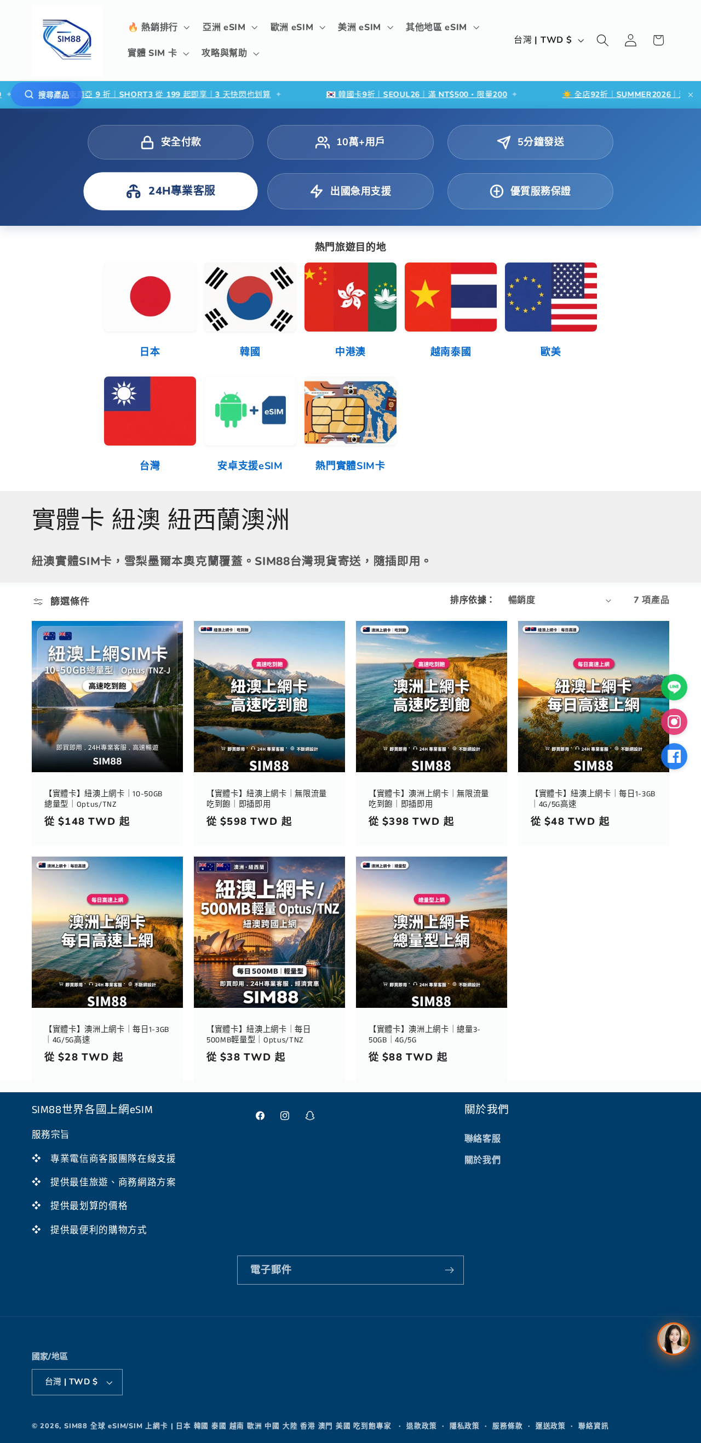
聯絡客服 (482, 1139)
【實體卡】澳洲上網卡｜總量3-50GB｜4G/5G (425, 1035)
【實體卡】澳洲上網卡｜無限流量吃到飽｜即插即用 (429, 799)
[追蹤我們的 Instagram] (674, 722)
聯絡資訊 (593, 1425)
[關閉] (690, 95)
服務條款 (507, 1425)
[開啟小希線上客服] (673, 1338)
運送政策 (551, 1425)
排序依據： (472, 600)
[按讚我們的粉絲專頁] (674, 756)
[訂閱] (449, 1270)
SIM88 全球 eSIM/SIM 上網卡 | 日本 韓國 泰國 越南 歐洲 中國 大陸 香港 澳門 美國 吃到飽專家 (228, 1425)
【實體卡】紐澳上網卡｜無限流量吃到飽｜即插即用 (266, 799)
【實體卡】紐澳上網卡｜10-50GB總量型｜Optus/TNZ (103, 799)
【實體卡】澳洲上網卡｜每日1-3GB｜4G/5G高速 (106, 1035)
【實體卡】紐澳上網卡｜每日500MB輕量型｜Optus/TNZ (258, 1035)
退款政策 (421, 1425)
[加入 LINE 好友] (674, 687)
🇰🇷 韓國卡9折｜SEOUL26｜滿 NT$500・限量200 (356, 94)
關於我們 (482, 1160)
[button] (157, 27)
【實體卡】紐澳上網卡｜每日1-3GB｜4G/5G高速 (593, 799)
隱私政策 (465, 1425)
